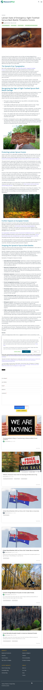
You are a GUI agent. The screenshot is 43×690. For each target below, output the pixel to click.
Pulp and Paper (17, 478)
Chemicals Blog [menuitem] (4, 672)
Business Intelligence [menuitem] (26, 653)
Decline (35, 351)
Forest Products (20, 25)
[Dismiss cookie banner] (39, 338)
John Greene (7, 594)
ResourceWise (5, 476)
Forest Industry (13, 25)
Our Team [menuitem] (24, 670)
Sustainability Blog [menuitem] (5, 670)
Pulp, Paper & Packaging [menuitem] (6, 660)
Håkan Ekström (7, 512)
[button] (41, 1)
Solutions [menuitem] (24, 655)
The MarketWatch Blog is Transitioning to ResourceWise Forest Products (20, 439)
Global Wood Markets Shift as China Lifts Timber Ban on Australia (21, 511)
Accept (26, 351)
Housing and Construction (8, 478)
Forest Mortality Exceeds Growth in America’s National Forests (20, 633)
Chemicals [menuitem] (3, 655)
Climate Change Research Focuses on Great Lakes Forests (18, 592)
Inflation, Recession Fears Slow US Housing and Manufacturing (20, 474)
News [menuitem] (23, 672)
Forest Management (5, 25)
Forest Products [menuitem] (5, 657)
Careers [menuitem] (23, 675)
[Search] (38, 2)
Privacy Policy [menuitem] (12, 683)
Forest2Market (7, 441)
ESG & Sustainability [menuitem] (26, 657)
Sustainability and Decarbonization (31, 25)
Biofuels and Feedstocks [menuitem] (6, 653)
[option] (21, 137)
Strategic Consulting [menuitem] (26, 660)
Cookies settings (17, 351)
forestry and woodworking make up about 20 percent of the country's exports (21, 158)
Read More (38, 448)
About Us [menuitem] (24, 667)
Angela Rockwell (6, 22)
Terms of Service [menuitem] (5, 683)
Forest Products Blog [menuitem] (6, 667)
